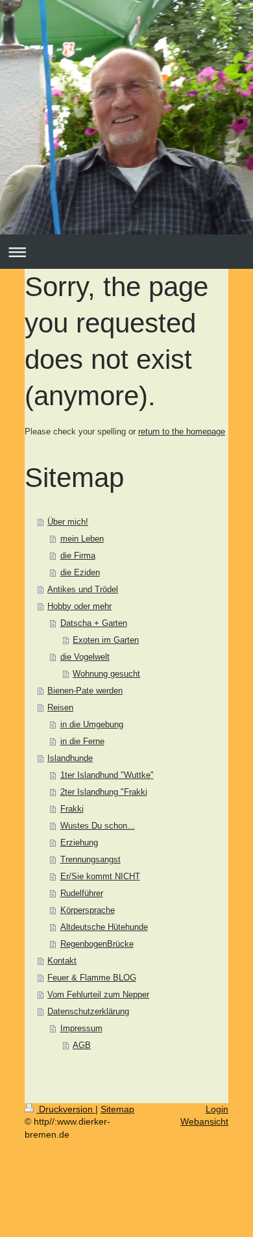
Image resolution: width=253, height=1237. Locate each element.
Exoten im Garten (106, 640)
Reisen (60, 707)
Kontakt (62, 961)
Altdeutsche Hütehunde (104, 927)
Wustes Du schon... (97, 826)
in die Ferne (82, 741)
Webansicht (204, 1121)
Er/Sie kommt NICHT (100, 876)
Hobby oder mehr (79, 606)
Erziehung (79, 842)
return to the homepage (181, 431)
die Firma (77, 555)
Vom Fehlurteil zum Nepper (98, 994)
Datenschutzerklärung (88, 1011)
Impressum (81, 1028)
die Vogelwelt (85, 657)
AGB (82, 1045)
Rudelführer (81, 893)
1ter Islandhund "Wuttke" (107, 775)
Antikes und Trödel (82, 589)
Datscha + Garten (93, 623)
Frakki (72, 809)
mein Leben (82, 539)
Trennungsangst (90, 859)
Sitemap (117, 1109)
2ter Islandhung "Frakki (103, 792)
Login (217, 1109)
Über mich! (67, 522)
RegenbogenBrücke (97, 944)
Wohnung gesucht (106, 674)
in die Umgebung (91, 724)
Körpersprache (87, 910)
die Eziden (80, 572)
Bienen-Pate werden (85, 690)
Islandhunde (70, 758)
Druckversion (65, 1109)
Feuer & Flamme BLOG (91, 977)
